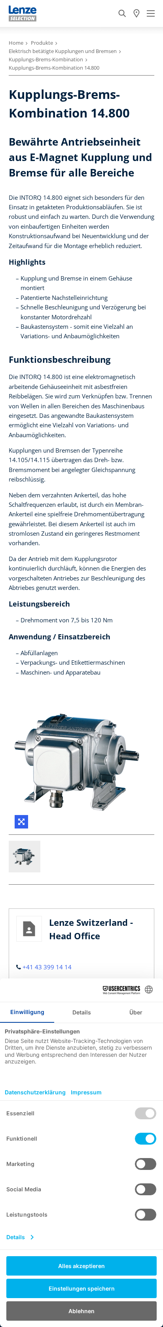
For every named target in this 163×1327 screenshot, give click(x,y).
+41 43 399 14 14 (47, 967)
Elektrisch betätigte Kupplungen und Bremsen (63, 51)
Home (16, 42)
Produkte (42, 42)
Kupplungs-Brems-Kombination (46, 59)
